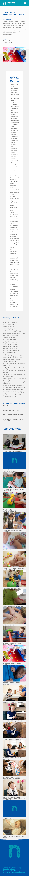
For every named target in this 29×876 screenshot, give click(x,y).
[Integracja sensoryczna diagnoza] (14, 673)
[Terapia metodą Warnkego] (14, 730)
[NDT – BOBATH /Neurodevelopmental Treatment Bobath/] (14, 500)
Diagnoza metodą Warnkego (13, 721)
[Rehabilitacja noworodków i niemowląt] (14, 480)
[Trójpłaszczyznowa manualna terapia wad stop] (14, 559)
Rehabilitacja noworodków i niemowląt (13, 490)
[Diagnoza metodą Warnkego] (14, 711)
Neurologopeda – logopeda (13, 702)
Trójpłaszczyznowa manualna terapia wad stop (14, 569)
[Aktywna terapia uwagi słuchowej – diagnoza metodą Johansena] (14, 787)
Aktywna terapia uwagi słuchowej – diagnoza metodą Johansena (14, 799)
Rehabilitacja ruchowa (11, 588)
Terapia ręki (7, 550)
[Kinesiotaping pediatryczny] (14, 597)
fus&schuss (12, 867)
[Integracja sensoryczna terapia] (14, 653)
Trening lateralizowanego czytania (13, 758)
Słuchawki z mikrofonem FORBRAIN (13, 420)
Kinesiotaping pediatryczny (13, 606)
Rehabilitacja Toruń (8, 869)
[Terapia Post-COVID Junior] (14, 442)
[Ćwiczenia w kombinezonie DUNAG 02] (14, 520)
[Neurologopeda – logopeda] (14, 693)
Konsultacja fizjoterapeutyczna (10, 470)
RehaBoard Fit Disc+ (11, 410)
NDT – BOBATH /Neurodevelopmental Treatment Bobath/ (11, 511)
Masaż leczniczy (9, 625)
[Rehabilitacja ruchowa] (14, 578)
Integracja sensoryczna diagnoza (12, 683)
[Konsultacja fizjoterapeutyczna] (14, 460)
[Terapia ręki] (14, 540)
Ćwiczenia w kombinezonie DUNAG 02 (12, 531)
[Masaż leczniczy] (14, 615)
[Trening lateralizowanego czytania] (14, 748)
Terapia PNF (7, 818)
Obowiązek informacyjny (18, 872)
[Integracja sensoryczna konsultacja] (14, 634)
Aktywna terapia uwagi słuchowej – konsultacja (12, 778)
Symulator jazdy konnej (13, 415)
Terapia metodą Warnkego (12, 739)
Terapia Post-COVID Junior (12, 451)
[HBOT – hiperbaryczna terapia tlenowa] (14, 827)
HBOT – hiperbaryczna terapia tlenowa (14, 837)
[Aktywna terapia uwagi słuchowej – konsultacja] (14, 768)
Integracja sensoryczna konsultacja (12, 644)
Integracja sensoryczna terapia (12, 663)
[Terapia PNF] (14, 808)
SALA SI (5, 406)
